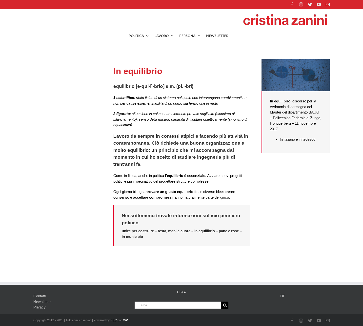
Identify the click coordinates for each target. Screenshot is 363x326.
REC (113, 320)
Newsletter (42, 302)
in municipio (132, 236)
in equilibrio (204, 231)
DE (282, 296)
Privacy (39, 307)
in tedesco (307, 139)
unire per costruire (138, 231)
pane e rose (229, 231)
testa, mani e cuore (174, 231)
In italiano (287, 139)
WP (125, 320)
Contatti (39, 296)
